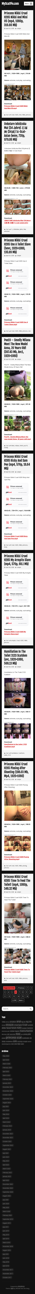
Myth (12, 1288)
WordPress (21, 1286)
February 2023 (7, 1172)
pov (29, 1034)
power (3, 1038)
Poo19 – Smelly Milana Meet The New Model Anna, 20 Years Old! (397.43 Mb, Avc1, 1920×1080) (17, 348)
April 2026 (6, 1060)
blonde (3, 1025)
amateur (13, 1022)
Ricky (5, 547)
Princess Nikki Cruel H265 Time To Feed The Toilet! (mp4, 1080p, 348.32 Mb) (17, 882)
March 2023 (6, 1169)
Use (29, 331)
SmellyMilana (9, 1041)
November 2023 (8, 1137)
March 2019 (6, 1242)
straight (25, 1041)
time (5, 980)
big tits (29, 1022)
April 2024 (6, 1118)
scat (19, 1037)
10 (30, 992)
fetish (13, 1027)
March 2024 (6, 1122)
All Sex (7, 1022)
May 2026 (6, 1056)
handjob (24, 1028)
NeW (21, 445)
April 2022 (6, 1180)
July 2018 (5, 1254)
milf (8, 1034)
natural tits (12, 1034)
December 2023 (8, 1134)
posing (25, 1034)
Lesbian (12, 1031)
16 (27, 996)
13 (14, 996)
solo (15, 1041)
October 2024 (7, 1095)
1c (12, 229)
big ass (23, 1022)
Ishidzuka (16, 229)
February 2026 (7, 1067)
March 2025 (6, 1075)
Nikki (23, 115)
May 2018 (6, 1262)
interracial (4, 1031)
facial (8, 1028)
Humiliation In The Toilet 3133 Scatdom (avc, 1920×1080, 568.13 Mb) (15, 657)
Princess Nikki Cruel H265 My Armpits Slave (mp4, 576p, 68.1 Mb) (17, 560)
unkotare (7, 231)
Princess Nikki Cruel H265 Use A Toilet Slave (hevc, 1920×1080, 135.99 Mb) (17, 246)
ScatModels (25, 1038)
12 (9, 996)
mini (20, 115)
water (22, 1044)
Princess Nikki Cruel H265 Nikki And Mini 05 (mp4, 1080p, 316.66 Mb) (16, 19)
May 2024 (6, 1114)
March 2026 (6, 1064)
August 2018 (6, 1250)
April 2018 (6, 1266)
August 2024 (6, 1102)
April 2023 (6, 1165)
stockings (20, 1041)
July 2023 (5, 1153)
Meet (12, 445)
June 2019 (6, 1231)
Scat (7, 115)
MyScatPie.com (10, 3)
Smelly (6, 447)
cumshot (30, 1025)
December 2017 (8, 1270)
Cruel (12, 115)
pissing (25, 866)
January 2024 (7, 1130)
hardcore (30, 1028)
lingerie (17, 1031)
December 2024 (8, 1087)
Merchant (4, 1034)
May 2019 (6, 1235)
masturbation (26, 1030)
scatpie (19, 28)
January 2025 (7, 1083)
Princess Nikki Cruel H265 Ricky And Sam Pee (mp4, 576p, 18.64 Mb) (17, 462)
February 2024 (7, 1126)
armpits (13, 640)
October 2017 (7, 1277)
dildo (4, 1028)
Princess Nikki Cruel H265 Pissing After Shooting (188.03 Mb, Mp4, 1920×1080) (16, 770)
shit (31, 1038)
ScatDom (21, 753)
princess (28, 115)
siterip (3, 1041)
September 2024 (8, 1099)
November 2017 (8, 1273)
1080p (4, 1022)
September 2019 (8, 1219)
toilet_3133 (7, 755)
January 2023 (7, 1176)
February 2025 (7, 1079)
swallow (29, 1041)
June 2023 (6, 1157)
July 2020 (5, 1200)
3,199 (14, 1000)
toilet (15, 1044)
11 (5, 996)
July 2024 (5, 1106)
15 (23, 996)
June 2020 (6, 1204)
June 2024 (6, 1110)
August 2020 (6, 1196)
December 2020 (8, 1184)
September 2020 (8, 1192)
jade (8, 1031)
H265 (16, 115)
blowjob (10, 1024)
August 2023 (6, 1149)
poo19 (26, 445)
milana (17, 445)
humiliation (14, 753)
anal (19, 1021)
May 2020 (6, 1207)
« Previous (20, 988)
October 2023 (7, 1141)
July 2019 (5, 1227)
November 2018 (8, 1246)
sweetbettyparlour (6, 1044)
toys (18, 1044)
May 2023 (6, 1161)
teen (12, 1044)
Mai (25, 229)
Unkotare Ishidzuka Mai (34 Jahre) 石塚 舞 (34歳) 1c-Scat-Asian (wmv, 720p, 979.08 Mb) (16, 131)
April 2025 (6, 1071)
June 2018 (6, 1258)
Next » (21, 1000)
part (22, 1034)
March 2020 (6, 1211)
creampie (18, 1025)
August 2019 (6, 1223)
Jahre (21, 229)
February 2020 (7, 1215)
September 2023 (8, 1145)
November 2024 (8, 1091)
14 (18, 996)
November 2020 (8, 1188)
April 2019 (6, 1238)
